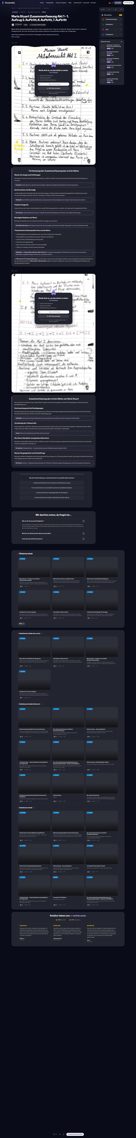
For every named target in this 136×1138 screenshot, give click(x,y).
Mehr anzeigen (15, 37)
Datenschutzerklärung (53, 93)
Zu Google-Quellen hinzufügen (38, 24)
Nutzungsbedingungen (60, 92)
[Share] (115, 9)
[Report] (121, 9)
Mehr (20, 623)
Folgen (25, 24)
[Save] (109, 9)
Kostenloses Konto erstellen (75, 1134)
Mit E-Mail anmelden (54, 88)
